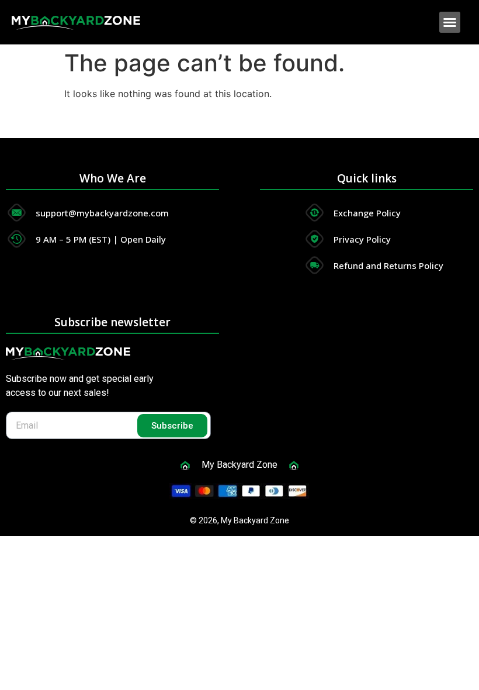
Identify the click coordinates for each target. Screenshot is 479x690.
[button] (449, 22)
